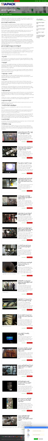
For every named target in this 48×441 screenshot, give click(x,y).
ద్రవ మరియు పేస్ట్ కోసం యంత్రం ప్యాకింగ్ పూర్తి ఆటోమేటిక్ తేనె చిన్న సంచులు (25, 349)
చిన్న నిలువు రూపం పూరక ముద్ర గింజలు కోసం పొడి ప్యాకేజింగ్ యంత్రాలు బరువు (25, 148)
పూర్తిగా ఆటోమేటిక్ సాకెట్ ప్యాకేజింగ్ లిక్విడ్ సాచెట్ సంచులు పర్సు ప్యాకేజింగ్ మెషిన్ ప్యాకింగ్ (25, 418)
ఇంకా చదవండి (24, 141)
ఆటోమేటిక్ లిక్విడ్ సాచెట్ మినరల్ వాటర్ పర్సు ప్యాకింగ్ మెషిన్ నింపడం (24, 383)
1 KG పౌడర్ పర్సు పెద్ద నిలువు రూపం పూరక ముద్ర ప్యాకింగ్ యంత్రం (24, 246)
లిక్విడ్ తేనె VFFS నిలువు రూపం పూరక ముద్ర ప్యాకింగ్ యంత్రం (25, 299)
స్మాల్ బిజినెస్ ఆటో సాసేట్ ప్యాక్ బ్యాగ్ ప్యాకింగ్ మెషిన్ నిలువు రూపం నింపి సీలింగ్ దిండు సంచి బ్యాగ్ (25, 180)
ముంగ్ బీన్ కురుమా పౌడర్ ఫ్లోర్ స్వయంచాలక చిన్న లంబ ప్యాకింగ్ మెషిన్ (25, 264)
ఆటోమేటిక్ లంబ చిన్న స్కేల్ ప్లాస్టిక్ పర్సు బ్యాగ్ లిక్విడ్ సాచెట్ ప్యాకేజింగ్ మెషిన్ (25, 282)
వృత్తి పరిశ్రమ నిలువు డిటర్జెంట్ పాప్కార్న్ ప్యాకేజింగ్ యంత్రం (25, 213)
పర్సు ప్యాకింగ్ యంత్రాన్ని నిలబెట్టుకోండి (23, 333)
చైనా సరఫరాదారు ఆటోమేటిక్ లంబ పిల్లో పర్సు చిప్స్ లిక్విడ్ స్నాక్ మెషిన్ (24, 400)
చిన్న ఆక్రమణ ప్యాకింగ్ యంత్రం (25, 163)
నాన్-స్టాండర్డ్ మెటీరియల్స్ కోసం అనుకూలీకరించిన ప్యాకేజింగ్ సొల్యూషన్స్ (40, 36)
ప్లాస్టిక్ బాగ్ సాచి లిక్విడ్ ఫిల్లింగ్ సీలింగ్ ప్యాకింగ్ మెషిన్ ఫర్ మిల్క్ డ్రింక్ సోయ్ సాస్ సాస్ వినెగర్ (25, 229)
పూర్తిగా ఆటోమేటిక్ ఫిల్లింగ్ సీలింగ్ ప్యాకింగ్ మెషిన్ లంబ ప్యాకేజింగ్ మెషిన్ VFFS (25, 367)
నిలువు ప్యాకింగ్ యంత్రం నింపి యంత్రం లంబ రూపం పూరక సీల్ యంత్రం (25, 316)
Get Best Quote (29, 141)
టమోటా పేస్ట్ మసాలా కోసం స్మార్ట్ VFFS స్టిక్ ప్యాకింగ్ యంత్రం (25, 132)
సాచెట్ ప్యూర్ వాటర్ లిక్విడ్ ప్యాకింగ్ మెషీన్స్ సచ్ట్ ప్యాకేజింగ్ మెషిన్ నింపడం (25, 197)
